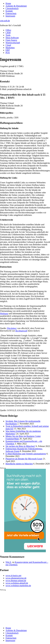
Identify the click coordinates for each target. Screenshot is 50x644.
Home (8, 3)
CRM (8, 32)
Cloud (8, 45)
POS (8, 52)
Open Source (11, 40)
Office (8, 30)
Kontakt (9, 11)
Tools (8, 35)
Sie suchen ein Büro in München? (20, 446)
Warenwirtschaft (13, 42)
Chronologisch (12, 8)
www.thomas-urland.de (16, 580)
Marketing (10, 47)
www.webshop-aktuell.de (17, 583)
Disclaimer (12, 328)
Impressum (10, 16)
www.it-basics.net (13, 575)
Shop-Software (12, 37)
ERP (8, 50)
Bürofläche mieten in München (19, 464)
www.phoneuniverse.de (16, 578)
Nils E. (9, 562)
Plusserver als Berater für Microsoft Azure (24, 459)
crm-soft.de (5, 20)
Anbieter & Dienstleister (16, 6)
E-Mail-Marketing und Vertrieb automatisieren (26, 454)
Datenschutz (11, 13)
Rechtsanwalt (21, 331)
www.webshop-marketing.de (18, 585)
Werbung (4, 313)
